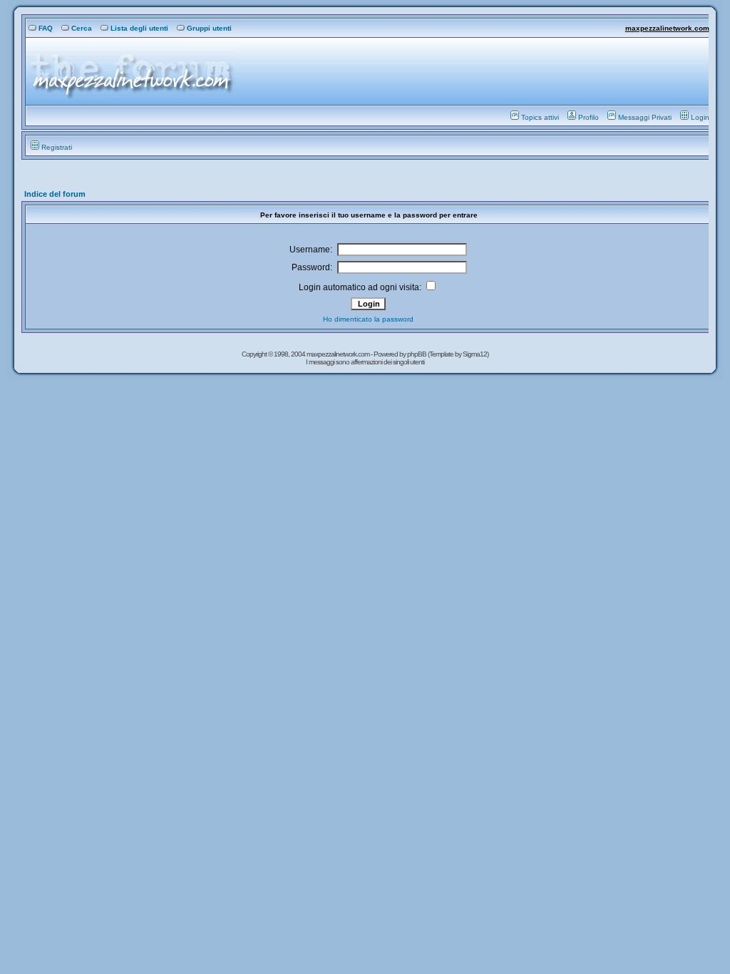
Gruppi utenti (209, 28)
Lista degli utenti (139, 28)
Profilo (588, 117)
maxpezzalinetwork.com (667, 28)
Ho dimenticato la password (368, 319)
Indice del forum (55, 194)
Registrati (56, 147)
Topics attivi (540, 117)
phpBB (417, 354)
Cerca (81, 28)
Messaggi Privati (645, 117)
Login (700, 117)
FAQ (45, 28)
